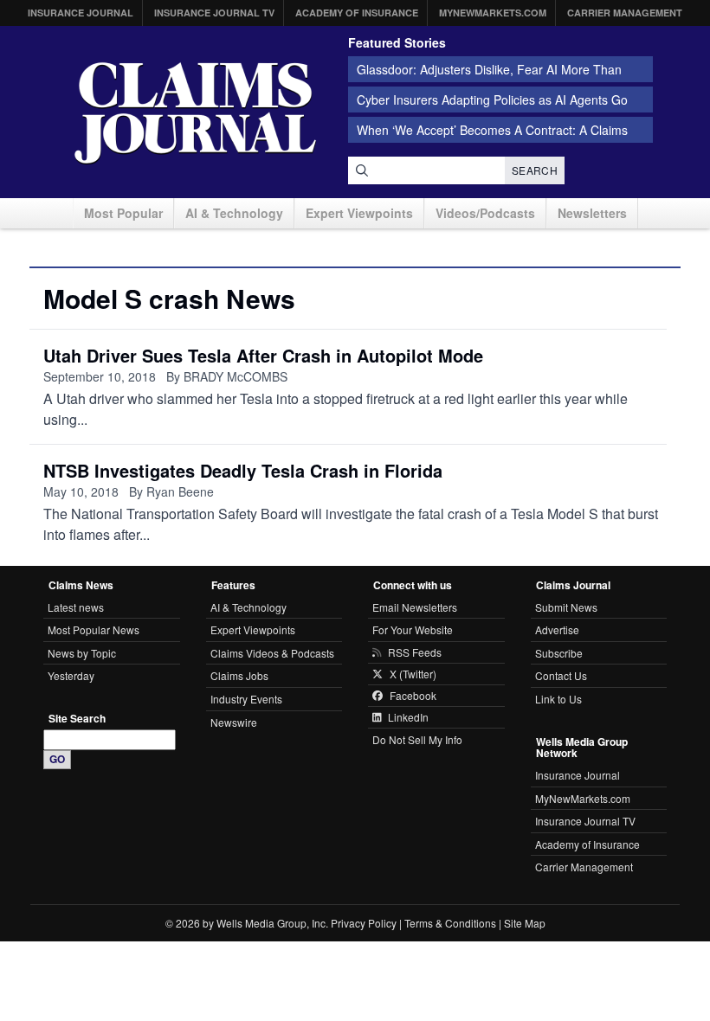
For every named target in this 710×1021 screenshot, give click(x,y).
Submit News (566, 607)
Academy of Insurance (356, 12)
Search (535, 170)
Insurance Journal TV (214, 12)
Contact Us (561, 675)
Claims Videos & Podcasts (272, 652)
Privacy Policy (364, 922)
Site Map (524, 922)
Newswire (233, 722)
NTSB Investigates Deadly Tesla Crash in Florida (242, 470)
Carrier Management (624, 12)
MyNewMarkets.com (492, 12)
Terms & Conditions (450, 922)
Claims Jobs (239, 675)
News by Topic (82, 652)
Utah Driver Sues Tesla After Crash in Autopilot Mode (263, 355)
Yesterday (71, 675)
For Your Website (412, 629)
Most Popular (123, 213)
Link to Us (558, 698)
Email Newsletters (414, 607)
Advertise (557, 629)
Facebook (413, 696)
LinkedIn (408, 717)
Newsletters (592, 213)
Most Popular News (93, 629)
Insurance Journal (80, 12)
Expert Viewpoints (359, 213)
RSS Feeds (415, 652)
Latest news (76, 607)
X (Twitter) (413, 674)
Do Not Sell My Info (417, 739)
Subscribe (559, 652)
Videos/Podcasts (485, 213)
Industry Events (246, 698)
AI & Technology (234, 213)
